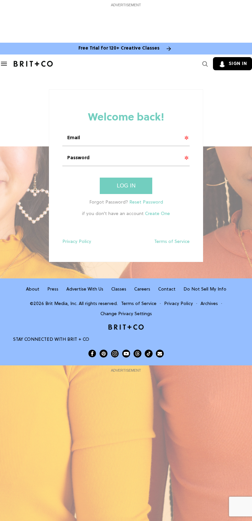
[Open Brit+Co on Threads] (137, 354)
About (32, 289)
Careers (142, 289)
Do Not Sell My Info (204, 289)
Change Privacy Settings (126, 314)
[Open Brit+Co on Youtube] (126, 353)
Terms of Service (172, 241)
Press (52, 289)
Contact (167, 289)
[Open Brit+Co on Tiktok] (149, 354)
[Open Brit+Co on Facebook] (92, 354)
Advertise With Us (84, 289)
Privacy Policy (76, 241)
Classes (118, 289)
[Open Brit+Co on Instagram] (115, 354)
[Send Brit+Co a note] (160, 354)
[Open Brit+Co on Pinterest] (103, 353)
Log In (126, 186)
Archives (209, 303)
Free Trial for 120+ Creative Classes (118, 48)
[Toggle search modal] (204, 64)
